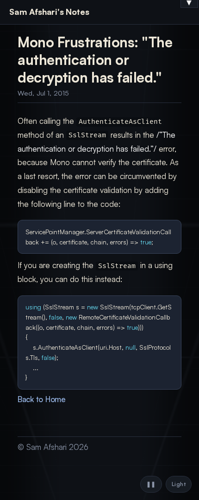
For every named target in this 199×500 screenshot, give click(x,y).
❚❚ (151, 484)
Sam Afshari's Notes (49, 11)
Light (179, 484)
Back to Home (42, 399)
